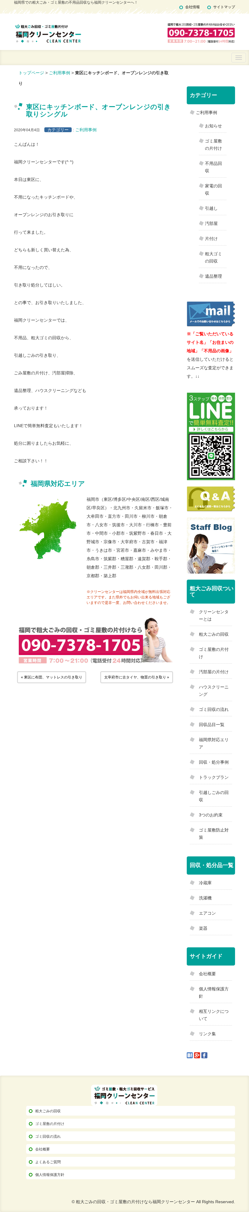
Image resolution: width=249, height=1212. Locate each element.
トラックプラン (214, 777)
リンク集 (207, 1033)
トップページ (31, 72)
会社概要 (207, 973)
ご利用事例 (59, 72)
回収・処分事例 (214, 762)
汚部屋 (211, 223)
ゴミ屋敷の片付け (49, 1124)
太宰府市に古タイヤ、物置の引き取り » (136, 677)
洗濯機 (205, 898)
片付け (211, 238)
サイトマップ (224, 7)
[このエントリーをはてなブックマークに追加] (190, 1055)
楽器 (203, 928)
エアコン (207, 913)
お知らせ (213, 125)
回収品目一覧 (211, 724)
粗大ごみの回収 (214, 634)
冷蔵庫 (205, 882)
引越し (211, 208)
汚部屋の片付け (214, 671)
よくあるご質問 (48, 1162)
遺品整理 (213, 276)
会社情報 (192, 7)
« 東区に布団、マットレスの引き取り (51, 677)
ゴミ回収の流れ (214, 709)
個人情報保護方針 (49, 1175)
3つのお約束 (211, 814)
